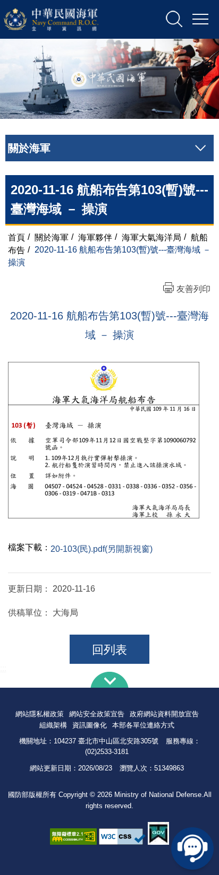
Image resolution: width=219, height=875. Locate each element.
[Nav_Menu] (200, 19)
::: (3, 668)
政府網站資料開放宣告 (164, 714)
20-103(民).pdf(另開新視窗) (101, 548)
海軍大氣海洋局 (151, 236)
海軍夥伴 (95, 236)
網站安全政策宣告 (96, 714)
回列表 (109, 649)
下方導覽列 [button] (109, 680)
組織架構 (53, 725)
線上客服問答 (192, 848)
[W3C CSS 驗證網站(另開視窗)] (122, 836)
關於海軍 (52, 236)
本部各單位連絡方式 (143, 725)
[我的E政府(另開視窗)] (158, 833)
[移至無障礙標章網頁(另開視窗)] (73, 836)
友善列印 (193, 288)
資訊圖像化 (89, 725)
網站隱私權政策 (39, 714)
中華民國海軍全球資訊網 (65, 19)
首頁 (16, 236)
